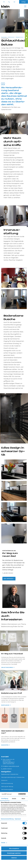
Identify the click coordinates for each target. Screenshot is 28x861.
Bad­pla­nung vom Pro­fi (11, 693)
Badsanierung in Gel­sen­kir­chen (9, 774)
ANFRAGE (26, 43)
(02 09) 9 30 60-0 (8, 573)
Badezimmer (19, 37)
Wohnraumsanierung (7, 783)
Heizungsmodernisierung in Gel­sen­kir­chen (12, 777)
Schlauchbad (4, 38)
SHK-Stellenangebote (7, 789)
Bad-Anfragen (8, 578)
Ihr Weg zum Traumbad (12, 654)
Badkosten (4, 745)
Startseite (4, 37)
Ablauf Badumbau (7, 667)
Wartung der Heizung (7, 786)
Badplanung (5, 705)
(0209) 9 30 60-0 (9, 2)
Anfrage (23, 1)
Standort (4, 2)
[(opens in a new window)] (26, 31)
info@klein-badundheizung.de (14, 2)
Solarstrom (4, 780)
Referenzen (11, 37)
